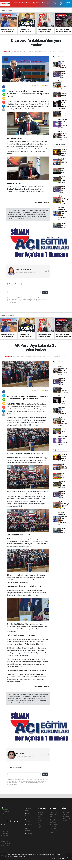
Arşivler (30, 825)
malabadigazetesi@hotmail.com (25, 272)
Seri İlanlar (53, 828)
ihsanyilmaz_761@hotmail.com (25, 756)
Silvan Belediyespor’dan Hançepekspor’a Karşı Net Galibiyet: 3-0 (63, 200)
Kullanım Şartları (5, 841)
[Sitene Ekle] (5, 825)
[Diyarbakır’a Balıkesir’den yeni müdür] (25, 68)
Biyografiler (66, 816)
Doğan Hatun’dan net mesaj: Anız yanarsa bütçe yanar (62, 135)
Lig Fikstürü (53, 822)
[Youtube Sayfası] (11, 821)
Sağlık (10, 10)
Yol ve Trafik (53, 814)
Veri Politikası (5, 835)
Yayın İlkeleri (4, 833)
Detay (54, 858)
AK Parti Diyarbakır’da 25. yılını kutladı (63, 114)
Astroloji (65, 820)
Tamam (61, 858)
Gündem (22, 3)
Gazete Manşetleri (53, 833)
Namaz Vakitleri (52, 817)
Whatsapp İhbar (5, 843)
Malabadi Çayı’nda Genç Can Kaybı (62, 170)
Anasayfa (4, 10)
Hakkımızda (4, 831)
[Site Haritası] (2, 825)
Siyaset (28, 3)
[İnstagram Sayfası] (8, 821)
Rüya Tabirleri (66, 818)
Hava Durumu (54, 812)
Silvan (43, 3)
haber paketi (3, 858)
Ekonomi (15, 3)
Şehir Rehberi (54, 830)
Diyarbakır (36, 3)
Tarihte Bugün (54, 824)
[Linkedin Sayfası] (15, 821)
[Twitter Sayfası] (5, 821)
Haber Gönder (5, 845)
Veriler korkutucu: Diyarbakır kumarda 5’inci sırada (62, 85)
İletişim (29, 833)
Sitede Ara (66, 812)
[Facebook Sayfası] (2, 821)
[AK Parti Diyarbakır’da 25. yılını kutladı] (25, 373)
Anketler (65, 814)
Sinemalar (53, 826)
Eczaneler (53, 820)
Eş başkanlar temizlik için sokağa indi (62, 225)
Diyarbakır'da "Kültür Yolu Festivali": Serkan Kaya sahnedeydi (62, 104)
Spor (48, 3)
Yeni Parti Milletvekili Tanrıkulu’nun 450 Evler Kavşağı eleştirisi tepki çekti (62, 213)
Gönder (45, 292)
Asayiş (53, 3)
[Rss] (18, 821)
